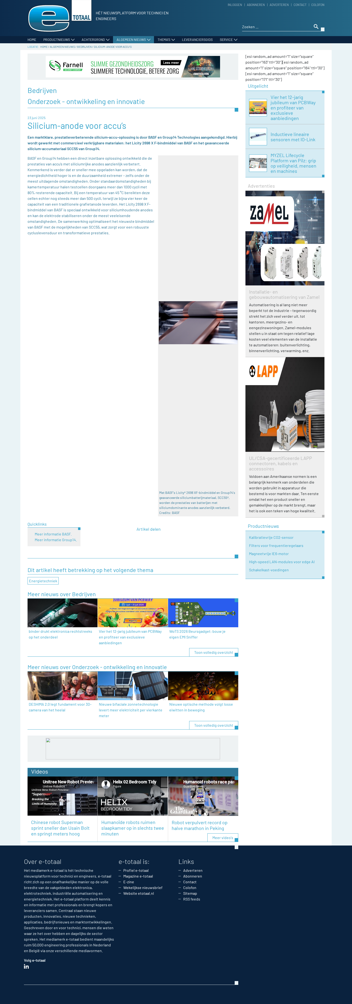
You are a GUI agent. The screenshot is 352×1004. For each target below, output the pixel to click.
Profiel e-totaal (136, 870)
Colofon (317, 5)
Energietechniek (43, 580)
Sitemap (190, 893)
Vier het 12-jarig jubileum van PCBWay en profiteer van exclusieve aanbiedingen (130, 637)
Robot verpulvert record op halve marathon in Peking (199, 825)
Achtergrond (93, 40)
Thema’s (164, 40)
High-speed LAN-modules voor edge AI (282, 561)
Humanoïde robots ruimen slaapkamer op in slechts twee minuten (132, 827)
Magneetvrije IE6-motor (269, 553)
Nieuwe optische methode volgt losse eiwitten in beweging (201, 707)
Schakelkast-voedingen (269, 569)
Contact (300, 5)
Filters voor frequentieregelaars (276, 545)
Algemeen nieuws (131, 40)
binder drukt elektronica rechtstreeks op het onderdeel (60, 634)
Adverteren (279, 5)
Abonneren (256, 5)
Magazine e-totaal (138, 876)
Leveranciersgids (197, 40)
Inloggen (235, 5)
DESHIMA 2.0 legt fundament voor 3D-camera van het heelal (60, 707)
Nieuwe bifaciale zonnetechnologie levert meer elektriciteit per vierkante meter (130, 710)
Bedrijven (84, 46)
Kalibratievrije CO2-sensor (271, 537)
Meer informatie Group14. (56, 539)
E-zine (128, 881)
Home (32, 40)
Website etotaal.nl (138, 893)
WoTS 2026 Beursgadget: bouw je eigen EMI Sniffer (197, 634)
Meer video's (222, 837)
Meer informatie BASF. (53, 534)
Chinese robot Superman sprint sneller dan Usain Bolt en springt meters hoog (60, 827)
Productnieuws (56, 40)
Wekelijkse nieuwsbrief (143, 887)
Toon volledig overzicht (213, 652)
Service (226, 40)
